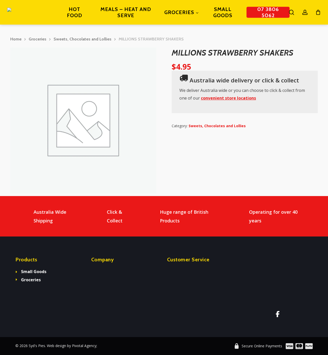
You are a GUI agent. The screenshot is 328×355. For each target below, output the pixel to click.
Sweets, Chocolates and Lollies (82, 39)
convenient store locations (228, 98)
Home (16, 39)
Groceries (37, 39)
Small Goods (33, 271)
